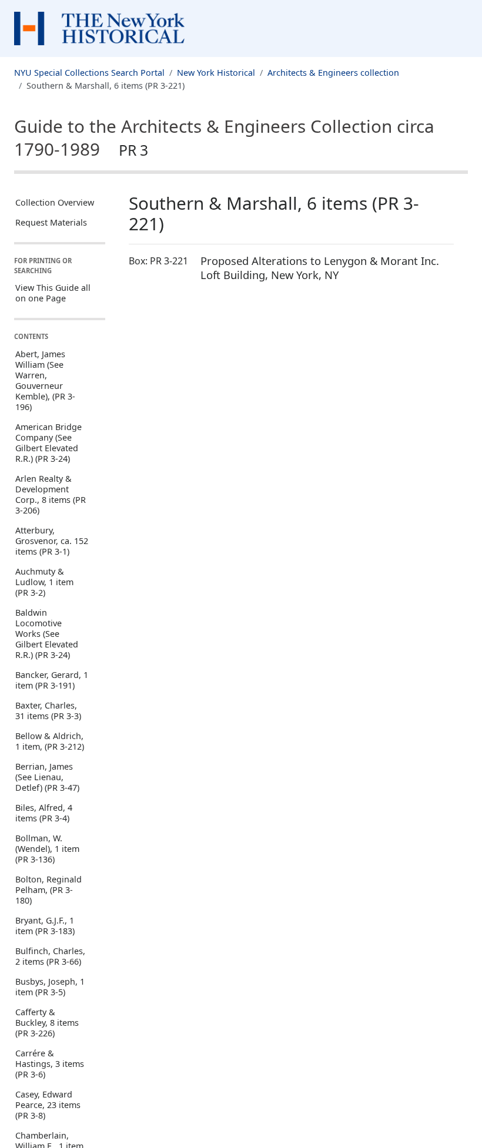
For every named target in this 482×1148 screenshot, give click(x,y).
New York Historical (216, 72)
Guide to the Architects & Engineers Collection (224, 137)
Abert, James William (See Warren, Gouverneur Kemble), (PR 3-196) (45, 380)
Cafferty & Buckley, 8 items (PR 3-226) (47, 1022)
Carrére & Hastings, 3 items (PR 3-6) (49, 1064)
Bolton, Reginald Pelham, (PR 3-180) (48, 890)
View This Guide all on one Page (53, 293)
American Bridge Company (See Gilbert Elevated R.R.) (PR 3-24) (48, 442)
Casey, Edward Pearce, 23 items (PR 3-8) (48, 1105)
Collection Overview (54, 202)
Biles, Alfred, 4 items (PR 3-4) (43, 813)
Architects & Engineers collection (333, 72)
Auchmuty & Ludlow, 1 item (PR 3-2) (44, 582)
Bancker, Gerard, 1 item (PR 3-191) (51, 680)
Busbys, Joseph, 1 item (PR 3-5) (50, 987)
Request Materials (51, 222)
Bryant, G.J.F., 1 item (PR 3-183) (45, 925)
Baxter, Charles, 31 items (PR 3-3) (48, 710)
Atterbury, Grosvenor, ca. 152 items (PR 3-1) (51, 541)
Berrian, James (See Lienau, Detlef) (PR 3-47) (47, 777)
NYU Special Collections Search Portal (89, 72)
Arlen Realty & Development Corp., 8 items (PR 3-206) (50, 494)
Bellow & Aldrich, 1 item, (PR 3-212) (49, 741)
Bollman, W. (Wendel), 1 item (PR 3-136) (47, 849)
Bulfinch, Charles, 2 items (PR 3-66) (50, 956)
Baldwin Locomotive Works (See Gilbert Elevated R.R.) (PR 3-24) (46, 633)
